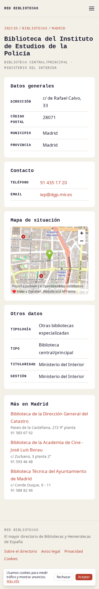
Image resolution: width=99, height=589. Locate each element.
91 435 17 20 (53, 182)
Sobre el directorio (20, 551)
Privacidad (73, 551)
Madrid (58, 28)
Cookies (11, 558)
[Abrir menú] (91, 8)
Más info (13, 581)
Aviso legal (50, 551)
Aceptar (84, 577)
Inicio (11, 28)
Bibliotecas (34, 28)
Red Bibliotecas (21, 8)
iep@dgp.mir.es (56, 194)
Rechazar (63, 577)
